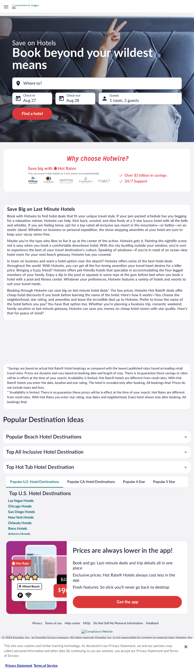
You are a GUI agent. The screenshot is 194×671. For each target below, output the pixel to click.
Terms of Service (46, 665)
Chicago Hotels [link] (20, 506)
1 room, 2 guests (124, 101)
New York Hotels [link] (21, 517)
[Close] (185, 646)
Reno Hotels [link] (17, 528)
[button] (97, 437)
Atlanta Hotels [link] (19, 534)
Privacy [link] (37, 623)
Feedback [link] (152, 623)
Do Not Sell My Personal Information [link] (118, 623)
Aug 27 (29, 101)
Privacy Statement (18, 665)
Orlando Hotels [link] (20, 523)
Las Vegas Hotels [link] (21, 501)
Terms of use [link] (53, 623)
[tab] (34, 482)
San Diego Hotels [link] (21, 512)
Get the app (127, 602)
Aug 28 (72, 101)
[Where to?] (97, 83)
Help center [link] (72, 623)
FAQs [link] (86, 623)
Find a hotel (32, 114)
